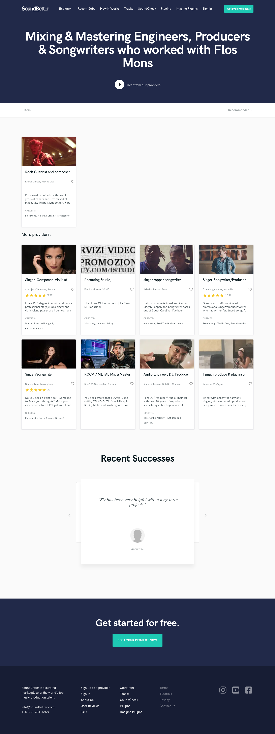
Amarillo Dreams (47, 215)
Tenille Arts (223, 323)
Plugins (166, 9)
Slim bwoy (89, 323)
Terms (164, 688)
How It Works (109, 9)
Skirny (109, 323)
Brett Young (209, 323)
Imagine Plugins (187, 9)
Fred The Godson (166, 323)
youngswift (149, 323)
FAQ (84, 712)
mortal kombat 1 (34, 328)
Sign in (207, 9)
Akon (180, 323)
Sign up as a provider (95, 688)
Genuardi (60, 418)
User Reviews (90, 706)
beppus (101, 323)
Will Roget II (47, 323)
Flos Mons (30, 215)
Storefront (127, 688)
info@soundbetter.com (38, 707)
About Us (87, 700)
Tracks (128, 9)
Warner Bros (32, 323)
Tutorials (166, 694)
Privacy (165, 700)
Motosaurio (63, 215)
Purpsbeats (31, 418)
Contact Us (167, 706)
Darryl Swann (46, 418)
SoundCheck (147, 9)
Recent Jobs (86, 9)
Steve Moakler (238, 323)
